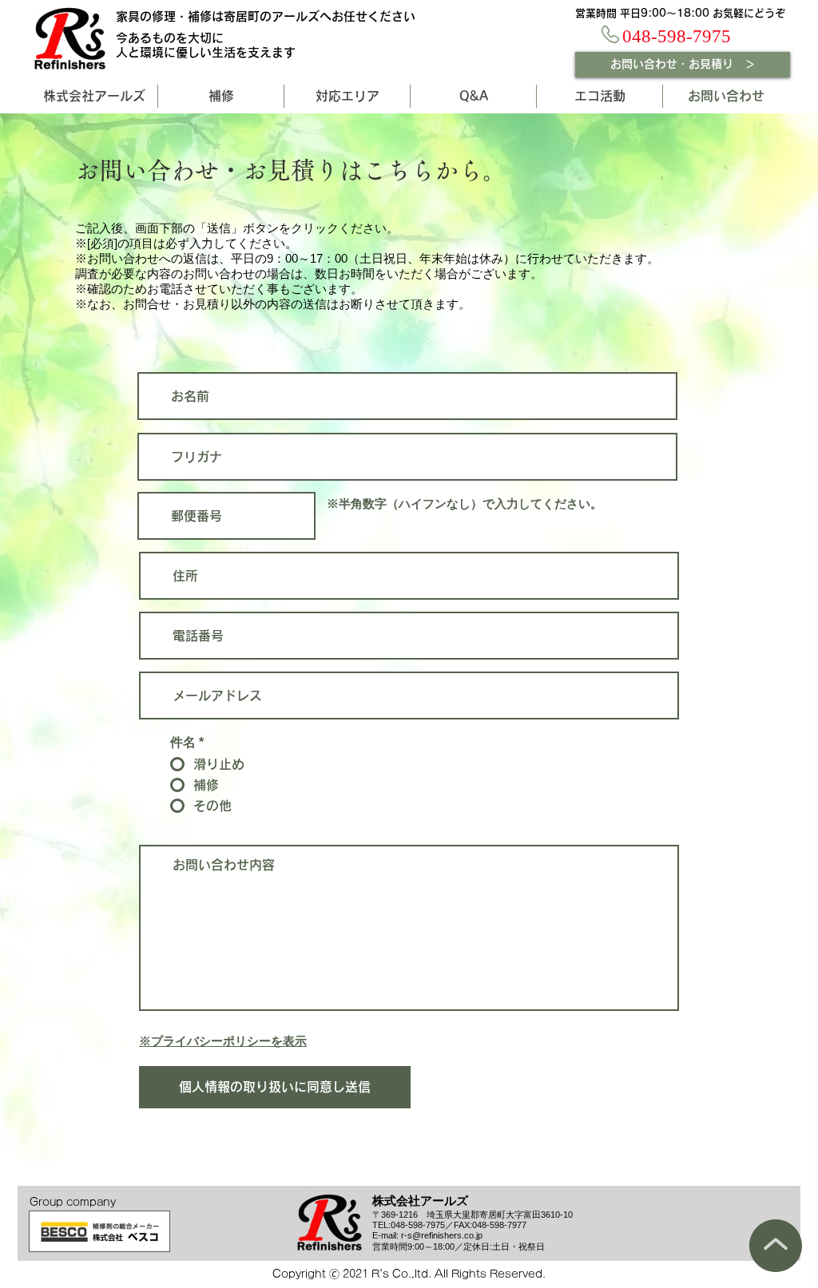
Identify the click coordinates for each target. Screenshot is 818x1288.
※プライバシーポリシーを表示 (223, 1041)
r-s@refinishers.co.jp (441, 1235)
